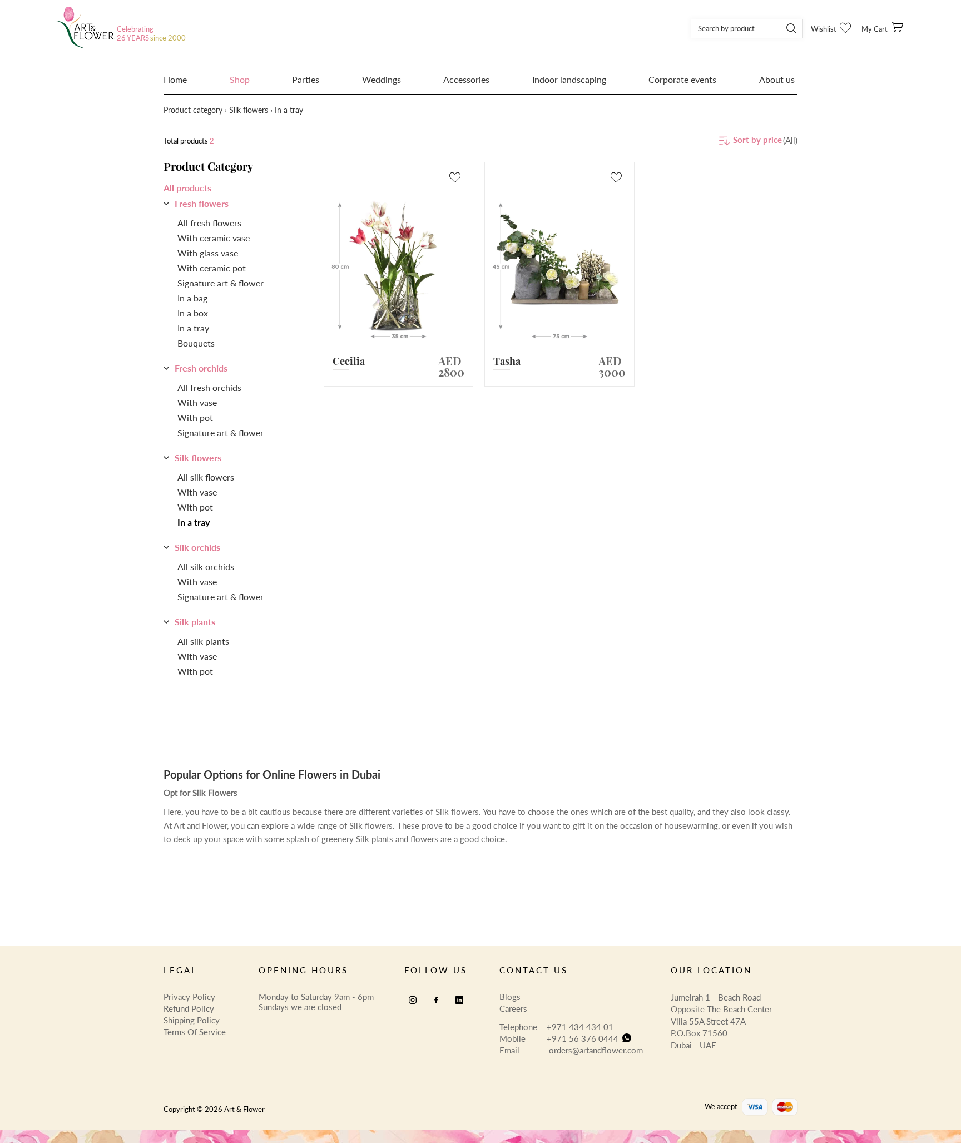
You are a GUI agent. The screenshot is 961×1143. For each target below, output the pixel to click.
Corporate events (682, 80)
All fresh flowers (209, 223)
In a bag (192, 298)
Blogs (510, 997)
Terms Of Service (195, 1032)
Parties (305, 80)
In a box (192, 313)
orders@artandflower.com (596, 1050)
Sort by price (757, 140)
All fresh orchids (209, 388)
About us (777, 80)
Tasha (507, 361)
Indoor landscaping (569, 80)
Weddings (381, 80)
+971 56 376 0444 (582, 1038)
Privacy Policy (189, 997)
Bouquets (196, 343)
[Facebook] (436, 1000)
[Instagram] (412, 1000)
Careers (513, 1008)
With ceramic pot (211, 268)
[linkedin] (459, 1000)
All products (187, 188)
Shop (240, 80)
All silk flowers (205, 477)
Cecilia (349, 361)
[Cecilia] (398, 266)
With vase (197, 403)
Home (175, 80)
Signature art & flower (220, 283)
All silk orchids (205, 567)
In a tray (193, 328)
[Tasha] (559, 266)
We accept (721, 1106)
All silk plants (203, 641)
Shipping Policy (192, 1020)
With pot (195, 418)
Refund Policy (189, 1008)
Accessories (466, 80)
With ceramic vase (213, 238)
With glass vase (207, 253)
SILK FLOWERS (248, 110)
